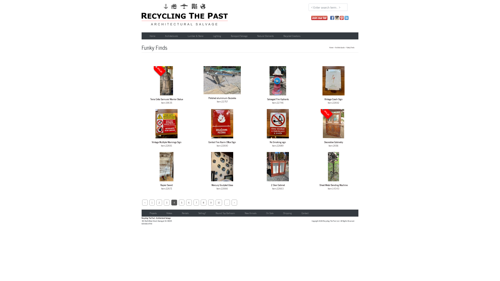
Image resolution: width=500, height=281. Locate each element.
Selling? (202, 213)
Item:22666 (222, 186)
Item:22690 (222, 144)
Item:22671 (166, 186)
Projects (153, 213)
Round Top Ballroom (225, 213)
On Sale (269, 213)
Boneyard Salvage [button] (239, 36)
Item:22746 (278, 101)
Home (152, 36)
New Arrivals (250, 213)
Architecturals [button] (171, 36)
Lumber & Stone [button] (195, 36)
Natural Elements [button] (265, 36)
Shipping (287, 213)
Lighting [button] (217, 36)
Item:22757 (222, 99)
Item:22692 (333, 101)
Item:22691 (166, 144)
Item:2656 (333, 129)
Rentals (185, 213)
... (227, 203)
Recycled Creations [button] (291, 36)
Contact (305, 213)
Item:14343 (334, 186)
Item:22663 (278, 186)
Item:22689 (278, 144)
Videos (169, 213)
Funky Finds (350, 47)
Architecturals (340, 47)
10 (219, 203)
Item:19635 (166, 86)
